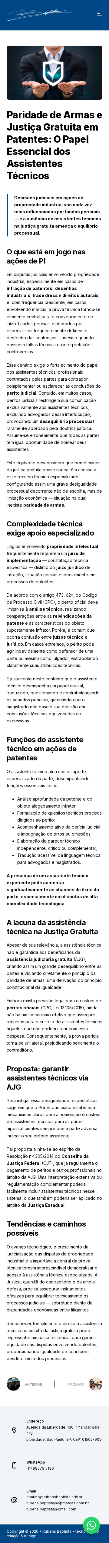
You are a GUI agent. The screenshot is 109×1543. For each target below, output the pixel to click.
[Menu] (99, 15)
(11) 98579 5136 (40, 1468)
